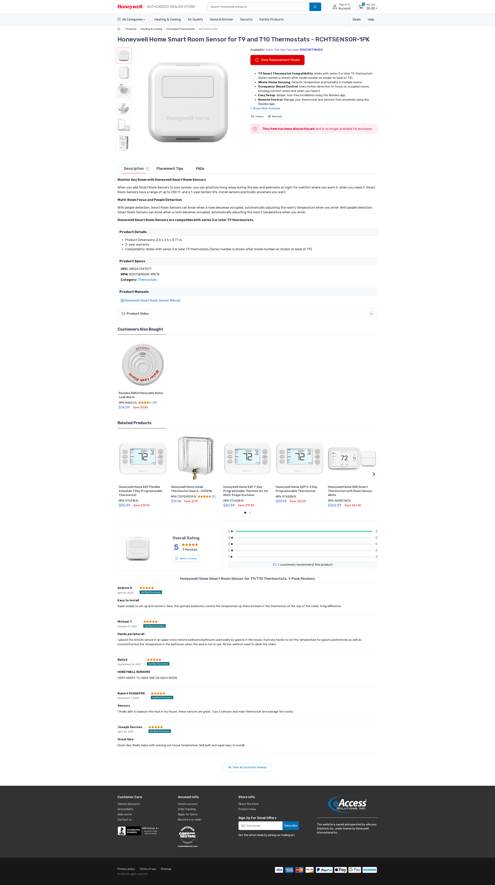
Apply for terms (188, 814)
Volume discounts (129, 804)
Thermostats (147, 280)
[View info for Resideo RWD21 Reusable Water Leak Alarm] (143, 364)
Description (134, 168)
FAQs (200, 168)
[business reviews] (139, 830)
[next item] (123, 149)
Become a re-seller (189, 819)
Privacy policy (126, 869)
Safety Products (271, 19)
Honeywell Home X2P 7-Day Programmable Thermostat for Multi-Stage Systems (245, 491)
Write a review (188, 558)
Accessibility (125, 809)
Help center (125, 814)
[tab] (134, 169)
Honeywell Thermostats (180, 28)
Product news (247, 809)
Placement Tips (170, 168)
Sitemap (166, 869)
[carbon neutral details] (199, 836)
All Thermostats (208, 28)
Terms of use (148, 869)
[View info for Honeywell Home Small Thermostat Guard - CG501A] (195, 458)
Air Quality (195, 19)
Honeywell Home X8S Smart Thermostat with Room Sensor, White (350, 491)
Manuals (277, 116)
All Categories (132, 19)
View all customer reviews (250, 767)
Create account (188, 804)
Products (131, 28)
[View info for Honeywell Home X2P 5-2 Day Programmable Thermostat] (300, 458)
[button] (188, 102)
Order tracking (187, 809)
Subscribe (290, 825)
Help (371, 19)
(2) (213, 496)
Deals (357, 19)
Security (246, 19)
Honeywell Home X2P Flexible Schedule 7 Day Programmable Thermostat (140, 491)
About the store (248, 804)
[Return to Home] (119, 28)
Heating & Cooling (167, 19)
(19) (154, 402)
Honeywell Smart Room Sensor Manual (152, 300)
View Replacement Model (280, 60)
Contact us (125, 819)
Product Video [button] (138, 313)
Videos (259, 116)
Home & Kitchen (221, 19)
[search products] (315, 7)
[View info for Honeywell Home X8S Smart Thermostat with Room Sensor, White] (352, 458)
